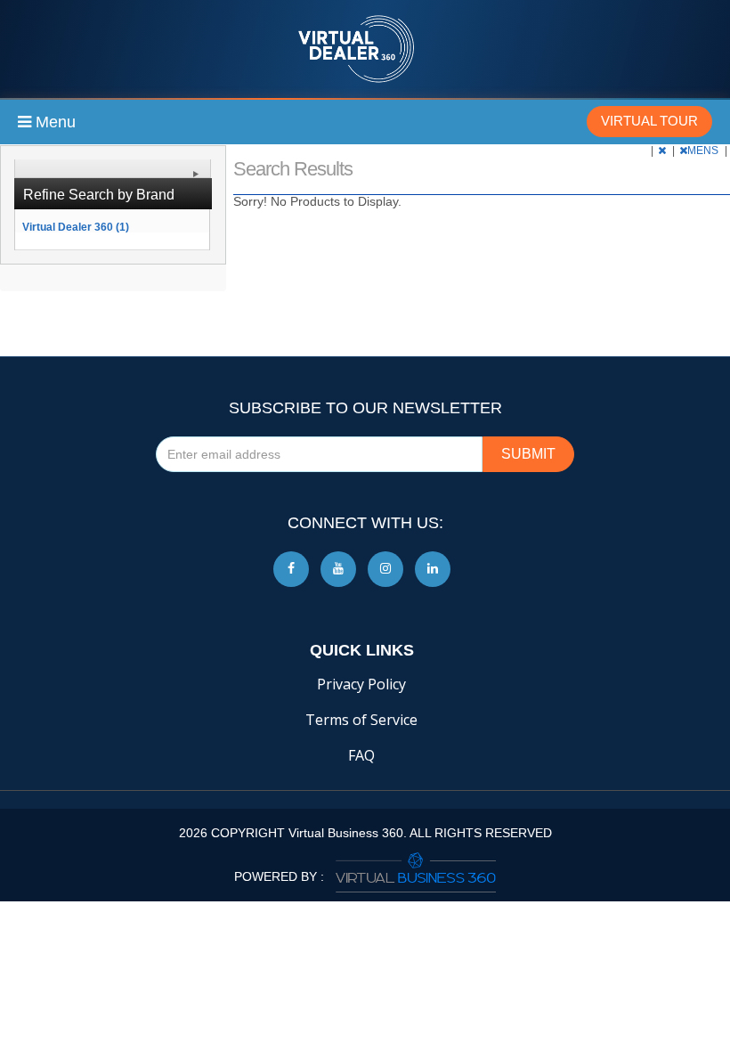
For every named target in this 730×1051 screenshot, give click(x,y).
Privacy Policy (361, 684)
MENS (704, 150)
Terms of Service (361, 719)
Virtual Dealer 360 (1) (75, 226)
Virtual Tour (649, 120)
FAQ (361, 755)
